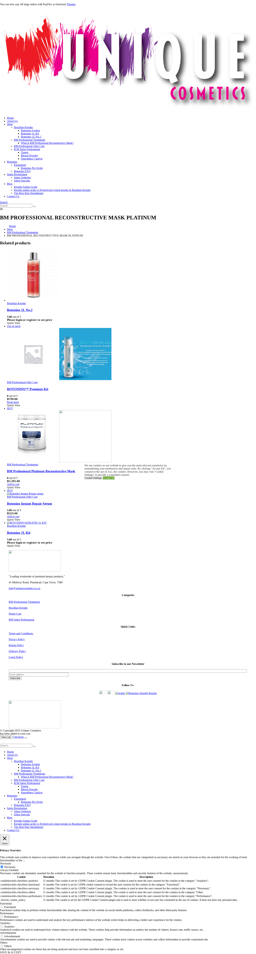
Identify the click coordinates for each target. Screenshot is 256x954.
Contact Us (13, 196)
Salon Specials (22, 180)
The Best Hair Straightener (28, 193)
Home (10, 117)
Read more (13, 402)
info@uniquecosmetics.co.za (24, 588)
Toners (24, 152)
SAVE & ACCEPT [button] (10, 952)
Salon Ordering (22, 177)
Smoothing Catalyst (31, 158)
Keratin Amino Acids (25, 186)
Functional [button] (6, 903)
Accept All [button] (109, 477)
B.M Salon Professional (27, 149)
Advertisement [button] (8, 932)
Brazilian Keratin (23, 127)
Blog (9, 183)
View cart (6, 737)
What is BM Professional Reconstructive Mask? (47, 143)
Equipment (20, 164)
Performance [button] (7, 913)
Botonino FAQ (22, 171)
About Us (12, 121)
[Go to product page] (131, 275)
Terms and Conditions (21, 633)
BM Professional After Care (29, 146)
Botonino (12, 161)
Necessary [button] (5, 863)
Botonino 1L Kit (30, 133)
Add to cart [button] (13, 484)
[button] (3, 202)
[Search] (34, 206)
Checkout (18, 736)
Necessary (9, 866)
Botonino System (30, 130)
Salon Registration (17, 174)
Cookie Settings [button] (93, 477)
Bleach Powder (29, 155)
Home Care (15, 613)
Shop (10, 124)
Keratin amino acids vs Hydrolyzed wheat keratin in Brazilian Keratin (52, 190)
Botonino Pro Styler (32, 168)
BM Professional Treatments (29, 139)
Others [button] (3, 942)
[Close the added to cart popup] (25, 737)
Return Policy (16, 645)
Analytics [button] (5, 923)
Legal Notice (16, 657)
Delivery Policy (17, 651)
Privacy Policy (17, 639)
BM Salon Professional (21, 619)
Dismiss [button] (71, 4)
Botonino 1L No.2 (31, 136)
